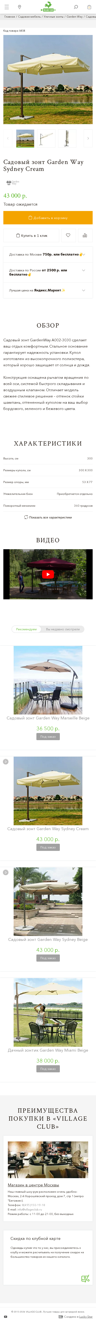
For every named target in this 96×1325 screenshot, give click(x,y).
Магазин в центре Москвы (33, 1185)
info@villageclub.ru (29, 1209)
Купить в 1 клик (34, 236)
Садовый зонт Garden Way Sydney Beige (48, 939)
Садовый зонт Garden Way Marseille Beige (48, 718)
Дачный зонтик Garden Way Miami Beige (48, 1050)
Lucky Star (86, 1316)
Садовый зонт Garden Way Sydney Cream (48, 828)
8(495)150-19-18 (33, 1205)
